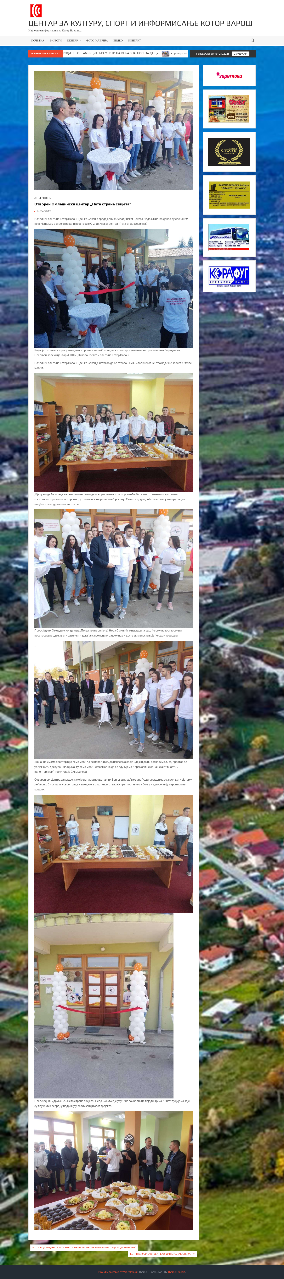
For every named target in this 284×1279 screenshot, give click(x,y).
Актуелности (43, 198)
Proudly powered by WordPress (117, 1271)
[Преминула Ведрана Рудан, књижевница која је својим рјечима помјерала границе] (151, 53)
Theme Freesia (176, 1271)
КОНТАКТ (134, 40)
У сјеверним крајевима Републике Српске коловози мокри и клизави (96, 53)
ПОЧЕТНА (37, 40)
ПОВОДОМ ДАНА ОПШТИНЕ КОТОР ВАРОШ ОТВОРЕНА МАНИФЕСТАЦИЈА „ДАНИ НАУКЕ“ (86, 1247)
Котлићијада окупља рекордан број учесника (160, 1253)
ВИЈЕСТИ (56, 40)
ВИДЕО (118, 40)
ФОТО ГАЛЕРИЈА (97, 40)
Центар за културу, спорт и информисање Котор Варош (140, 23)
